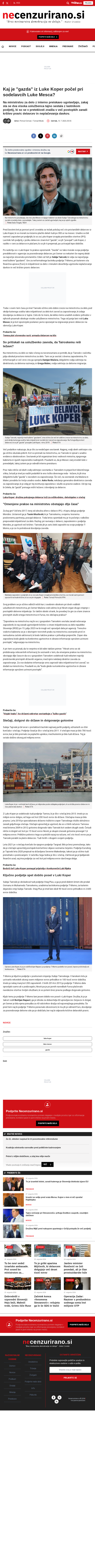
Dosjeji (40, 46)
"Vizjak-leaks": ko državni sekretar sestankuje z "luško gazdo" (34, 713)
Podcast (26, 46)
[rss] (57, 1401)
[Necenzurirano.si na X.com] (7, 3)
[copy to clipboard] (61, 135)
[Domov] (2, 46)
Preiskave (67, 46)
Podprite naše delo (47, 1123)
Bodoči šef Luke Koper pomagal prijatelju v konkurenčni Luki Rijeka (37, 868)
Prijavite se (70, 1378)
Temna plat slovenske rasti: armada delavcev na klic (29, 335)
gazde (47, 1050)
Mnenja (53, 46)
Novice (12, 46)
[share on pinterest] (47, 135)
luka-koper (47, 1038)
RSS (18, 3)
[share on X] (40, 135)
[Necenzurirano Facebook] (3, 3)
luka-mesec (47, 1044)
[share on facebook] (33, 135)
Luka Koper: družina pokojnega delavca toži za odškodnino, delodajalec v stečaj (44, 497)
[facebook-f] (54, 1398)
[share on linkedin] (54, 135)
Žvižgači (83, 46)
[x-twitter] (59, 1398)
